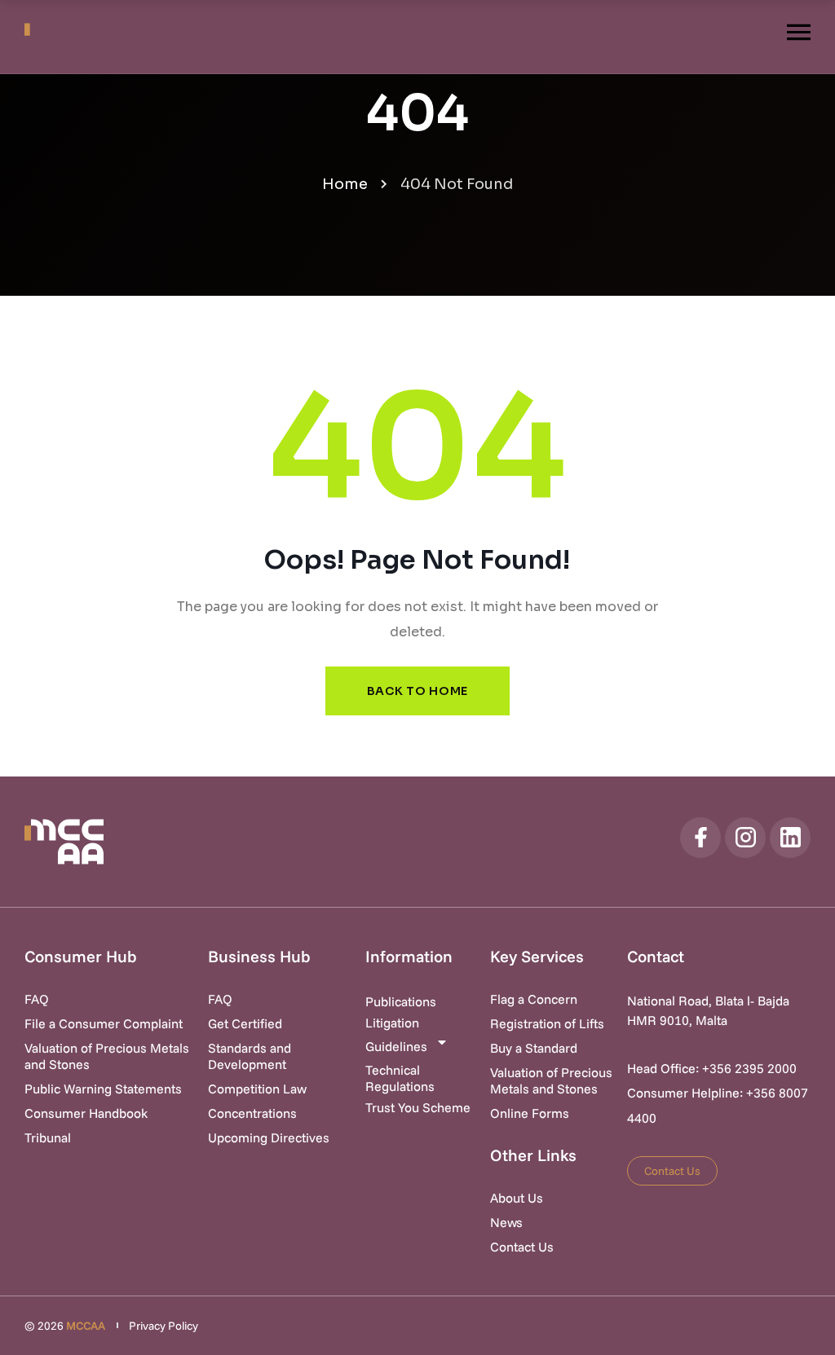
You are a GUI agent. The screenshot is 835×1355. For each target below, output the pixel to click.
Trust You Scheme (418, 1107)
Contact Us (522, 1246)
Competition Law (257, 1088)
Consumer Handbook (86, 1113)
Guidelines (396, 1046)
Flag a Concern (533, 999)
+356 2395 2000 (749, 1068)
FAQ (36, 999)
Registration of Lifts (547, 1023)
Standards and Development (249, 1056)
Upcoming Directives (268, 1137)
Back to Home (417, 691)
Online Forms (529, 1113)
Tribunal (47, 1137)
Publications (400, 1001)
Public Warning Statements (103, 1088)
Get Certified (245, 1023)
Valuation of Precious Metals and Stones (106, 1056)
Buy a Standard (533, 1048)
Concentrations (252, 1113)
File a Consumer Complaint (103, 1023)
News (506, 1222)
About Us (516, 1198)
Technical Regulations (400, 1078)
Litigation (392, 1022)
